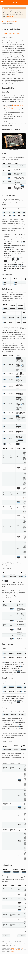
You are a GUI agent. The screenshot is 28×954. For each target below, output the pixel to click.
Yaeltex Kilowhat (11, 109)
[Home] (2, 21)
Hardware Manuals (11, 21)
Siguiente (21, 935)
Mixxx (15, 2)
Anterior (6, 935)
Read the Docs (16, 949)
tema (22, 948)
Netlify (12, 951)
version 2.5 (10, 16)
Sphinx (12, 948)
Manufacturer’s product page (12, 33)
